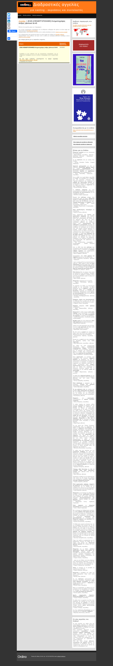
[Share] (12, 38)
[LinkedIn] (12, 21)
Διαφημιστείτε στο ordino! (84, 45)
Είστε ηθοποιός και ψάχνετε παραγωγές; (82, 144)
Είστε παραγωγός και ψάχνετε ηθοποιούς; (83, 142)
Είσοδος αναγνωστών (37, 15)
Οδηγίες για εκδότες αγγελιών (80, 136)
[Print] (12, 24)
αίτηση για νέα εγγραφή (61, 32)
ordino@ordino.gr (61, 656)
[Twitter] (12, 14)
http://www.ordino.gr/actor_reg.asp (28, 60)
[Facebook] (12, 17)
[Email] (12, 27)
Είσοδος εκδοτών (27, 15)
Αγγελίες (19, 15)
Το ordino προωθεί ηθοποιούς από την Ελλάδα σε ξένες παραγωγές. (82, 26)
